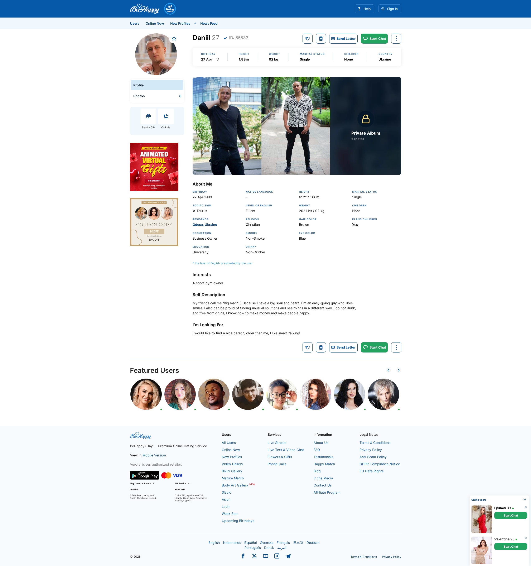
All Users (229, 443)
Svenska (266, 543)
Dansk (269, 548)
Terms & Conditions (374, 443)
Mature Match (233, 478)
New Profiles (180, 23)
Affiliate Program (327, 492)
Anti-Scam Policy (373, 457)
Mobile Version (154, 455)
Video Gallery (232, 464)
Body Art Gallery (235, 485)
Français (283, 543)
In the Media (323, 478)
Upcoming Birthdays (238, 521)
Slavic (226, 492)
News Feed (209, 23)
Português (253, 548)
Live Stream (277, 443)
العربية (281, 548)
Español (250, 543)
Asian (226, 499)
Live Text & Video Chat (286, 450)
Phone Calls (277, 464)
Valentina (502, 539)
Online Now (155, 23)
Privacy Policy (370, 450)
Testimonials (323, 457)
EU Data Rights (371, 471)
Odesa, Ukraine (205, 224)
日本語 (298, 543)
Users (134, 23)
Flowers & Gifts (280, 457)
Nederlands (232, 543)
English (214, 543)
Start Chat (511, 515)
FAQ (317, 450)
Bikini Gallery (232, 471)
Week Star (230, 514)
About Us (321, 443)
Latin (226, 506)
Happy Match (324, 464)
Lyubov (500, 508)
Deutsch (312, 543)
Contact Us (323, 485)
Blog (317, 471)
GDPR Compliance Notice (379, 464)
